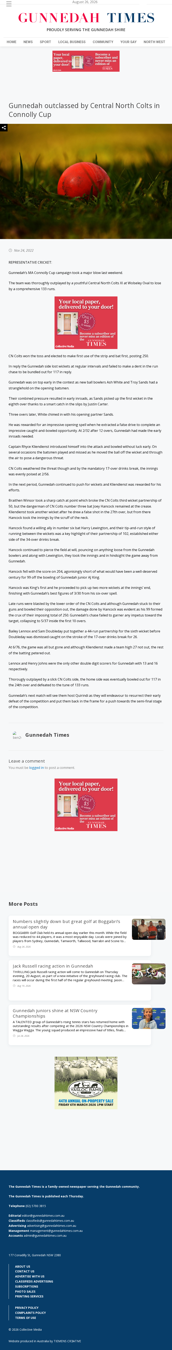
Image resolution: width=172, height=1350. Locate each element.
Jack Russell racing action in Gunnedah (53, 966)
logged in (36, 767)
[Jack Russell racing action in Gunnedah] (148, 983)
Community (103, 42)
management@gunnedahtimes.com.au (56, 1231)
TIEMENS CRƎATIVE (67, 1341)
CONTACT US (24, 1271)
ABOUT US (22, 1266)
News (28, 42)
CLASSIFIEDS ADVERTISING (34, 1281)
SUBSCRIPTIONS (26, 1286)
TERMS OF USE (25, 1318)
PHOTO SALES (25, 1291)
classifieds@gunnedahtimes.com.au (50, 1221)
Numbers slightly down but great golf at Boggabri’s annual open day (66, 924)
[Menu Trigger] (9, 3)
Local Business (72, 42)
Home (11, 42)
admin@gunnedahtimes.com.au (45, 1236)
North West (154, 42)
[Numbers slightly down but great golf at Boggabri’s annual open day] (148, 938)
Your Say (128, 42)
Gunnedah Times (47, 734)
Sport (45, 42)
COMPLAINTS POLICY (30, 1313)
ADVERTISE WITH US (29, 1276)
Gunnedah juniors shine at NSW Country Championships (55, 1013)
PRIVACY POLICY (26, 1308)
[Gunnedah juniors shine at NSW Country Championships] (148, 1027)
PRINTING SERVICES (29, 1296)
